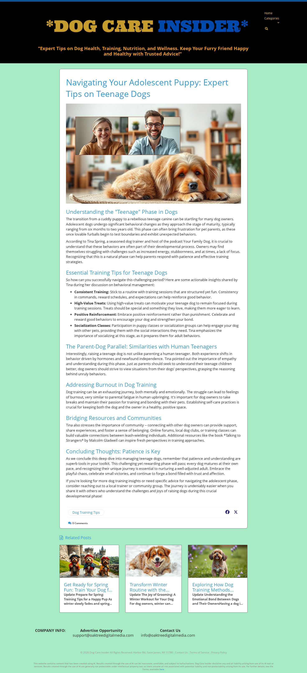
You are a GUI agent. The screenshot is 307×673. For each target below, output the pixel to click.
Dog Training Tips (86, 512)
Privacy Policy (219, 652)
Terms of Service (199, 652)
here (162, 669)
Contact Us (181, 652)
